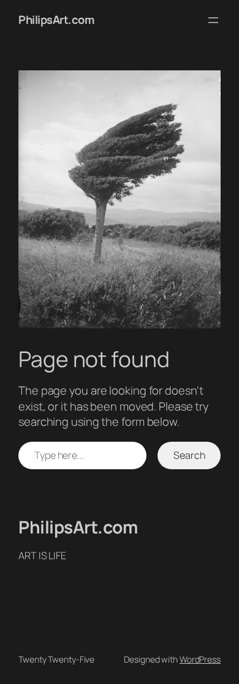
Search (189, 455)
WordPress (200, 659)
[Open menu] (213, 20)
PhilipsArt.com (56, 19)
